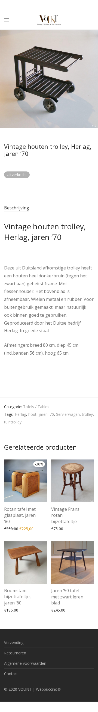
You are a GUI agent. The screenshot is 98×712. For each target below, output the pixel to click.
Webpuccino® (48, 689)
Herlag (20, 414)
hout (32, 414)
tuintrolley (13, 422)
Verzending (13, 642)
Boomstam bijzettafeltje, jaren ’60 (17, 597)
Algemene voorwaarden (25, 663)
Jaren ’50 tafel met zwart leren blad (67, 597)
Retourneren (15, 652)
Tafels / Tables (36, 406)
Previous (5, 78)
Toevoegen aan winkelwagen (27, 528)
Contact (11, 673)
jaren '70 (46, 414)
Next (93, 78)
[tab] (49, 208)
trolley (87, 414)
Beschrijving (16, 208)
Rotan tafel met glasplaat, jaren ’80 (20, 515)
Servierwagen (68, 414)
